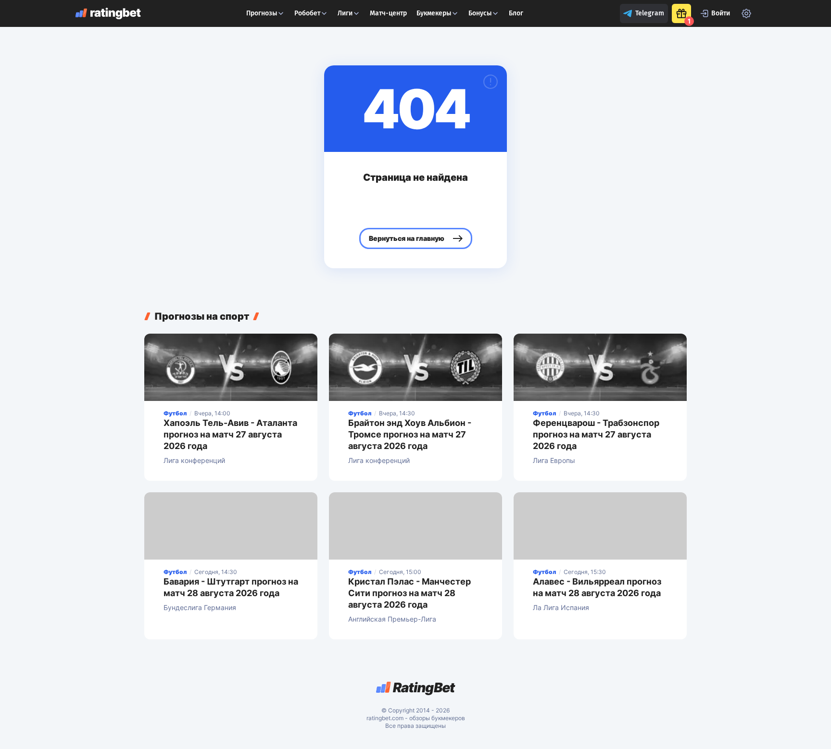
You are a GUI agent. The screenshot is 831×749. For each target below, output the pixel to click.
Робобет (307, 13)
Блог (516, 13)
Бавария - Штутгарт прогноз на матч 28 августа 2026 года (231, 587)
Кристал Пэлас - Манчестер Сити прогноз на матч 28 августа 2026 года (409, 593)
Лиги (345, 13)
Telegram (649, 13)
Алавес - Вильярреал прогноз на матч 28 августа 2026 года (597, 587)
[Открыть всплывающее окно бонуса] (681, 13)
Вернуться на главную (406, 238)
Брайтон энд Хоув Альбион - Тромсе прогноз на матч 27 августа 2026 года (409, 434)
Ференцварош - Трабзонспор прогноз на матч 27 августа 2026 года (596, 434)
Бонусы (479, 13)
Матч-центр (388, 13)
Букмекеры (433, 13)
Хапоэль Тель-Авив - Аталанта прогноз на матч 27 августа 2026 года (230, 434)
